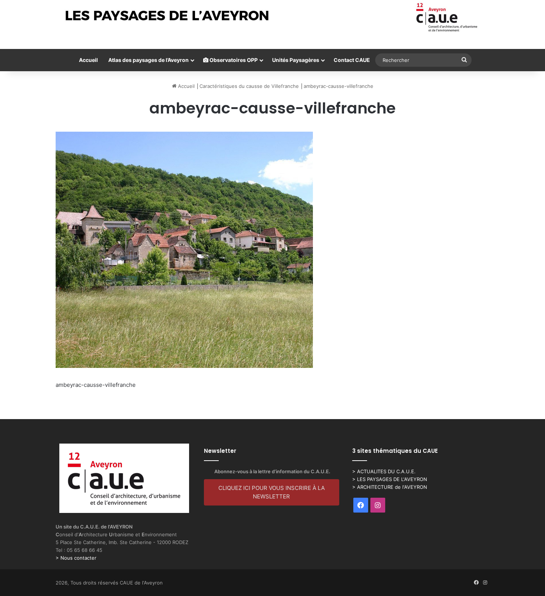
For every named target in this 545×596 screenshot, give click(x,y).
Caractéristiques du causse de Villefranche (249, 86)
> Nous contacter (76, 558)
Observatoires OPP (233, 60)
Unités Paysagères (295, 60)
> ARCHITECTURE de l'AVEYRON (389, 487)
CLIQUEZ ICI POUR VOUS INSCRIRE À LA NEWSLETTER (271, 492)
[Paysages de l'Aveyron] (273, 17)
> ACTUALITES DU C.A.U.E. (384, 471)
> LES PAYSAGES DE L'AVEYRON (389, 479)
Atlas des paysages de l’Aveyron (148, 60)
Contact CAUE (352, 60)
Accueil (88, 60)
